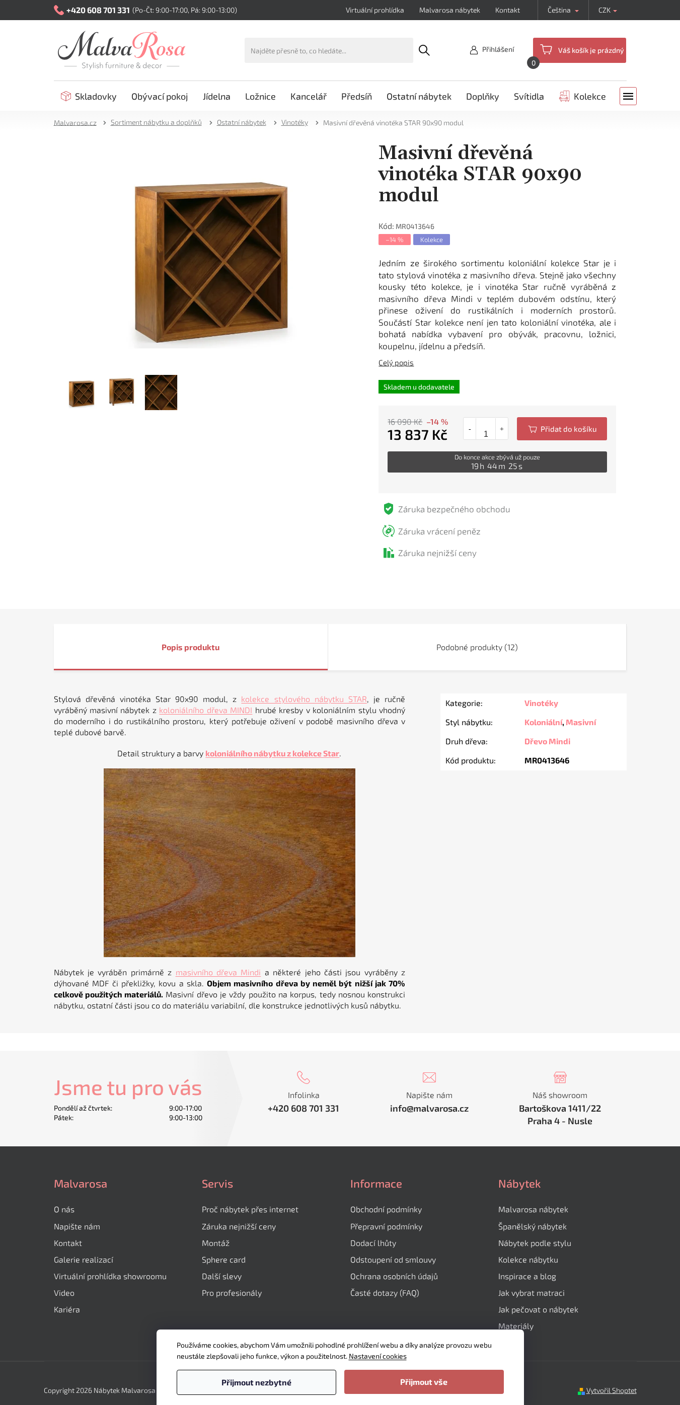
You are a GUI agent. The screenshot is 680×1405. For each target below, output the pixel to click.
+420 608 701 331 (303, 1108)
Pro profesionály (232, 1292)
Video (64, 1292)
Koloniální (543, 722)
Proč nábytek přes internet (250, 1209)
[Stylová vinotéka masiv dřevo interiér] (211, 253)
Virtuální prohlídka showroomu (110, 1276)
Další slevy (222, 1276)
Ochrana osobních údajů (394, 1276)
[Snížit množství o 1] (470, 428)
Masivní (581, 722)
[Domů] (78, 122)
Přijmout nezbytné (256, 1382)
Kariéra (67, 1309)
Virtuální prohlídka (375, 10)
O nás (64, 1209)
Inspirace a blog (527, 1276)
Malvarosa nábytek (449, 10)
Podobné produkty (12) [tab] (477, 647)
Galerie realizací (83, 1259)
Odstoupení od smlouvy (393, 1259)
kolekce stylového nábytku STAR (303, 699)
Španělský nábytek (532, 1226)
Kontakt (507, 10)
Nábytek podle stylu (534, 1242)
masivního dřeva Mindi (218, 972)
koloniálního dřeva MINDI (205, 710)
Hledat (424, 50)
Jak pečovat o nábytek (538, 1309)
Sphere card (224, 1259)
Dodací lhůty (373, 1242)
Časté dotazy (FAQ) (384, 1292)
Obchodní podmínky (386, 1209)
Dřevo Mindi (547, 741)
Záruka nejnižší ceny (239, 1226)
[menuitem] (89, 96)
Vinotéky (541, 703)
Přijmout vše (423, 1381)
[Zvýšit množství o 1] (501, 428)
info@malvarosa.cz (429, 1108)
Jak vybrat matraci (531, 1292)
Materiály (516, 1326)
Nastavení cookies (378, 1356)
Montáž (216, 1242)
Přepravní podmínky (386, 1226)
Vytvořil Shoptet (611, 1390)
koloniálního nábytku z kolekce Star (272, 753)
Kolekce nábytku (528, 1259)
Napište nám (77, 1226)
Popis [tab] (172, 647)
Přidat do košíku (562, 428)
